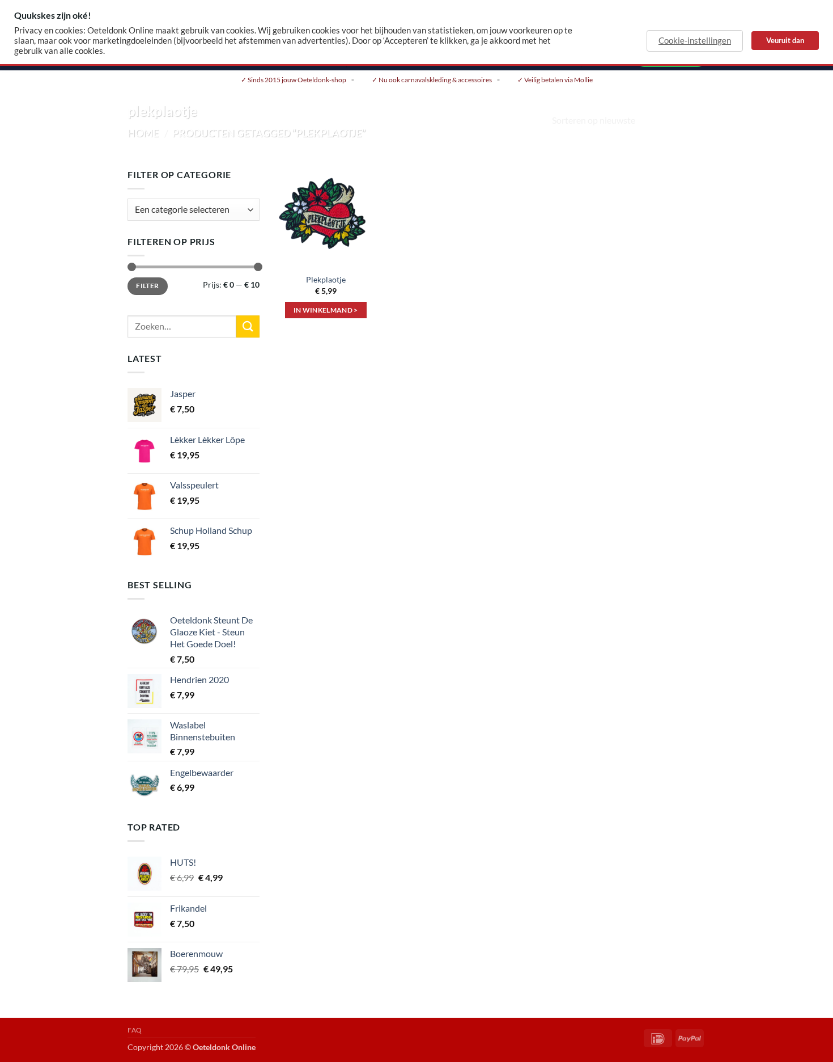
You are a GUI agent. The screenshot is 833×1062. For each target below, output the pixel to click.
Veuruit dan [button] (785, 40)
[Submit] (247, 326)
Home (143, 133)
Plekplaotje (326, 279)
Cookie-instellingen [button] (694, 40)
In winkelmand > (326, 310)
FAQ (135, 1030)
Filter (147, 285)
